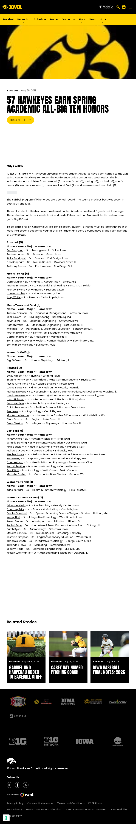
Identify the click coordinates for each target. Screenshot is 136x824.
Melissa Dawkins (16, 391)
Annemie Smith (16, 541)
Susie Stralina (15, 423)
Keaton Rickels (15, 332)
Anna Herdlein (15, 403)
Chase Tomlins (16, 293)
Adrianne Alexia (16, 505)
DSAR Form (95, 803)
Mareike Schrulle (97, 215)
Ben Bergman (15, 250)
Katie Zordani (15, 490)
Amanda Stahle (16, 545)
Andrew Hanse (15, 254)
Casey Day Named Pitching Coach (67, 670)
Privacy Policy (15, 803)
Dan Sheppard (15, 262)
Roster (54, 19)
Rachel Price (14, 525)
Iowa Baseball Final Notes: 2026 (109, 670)
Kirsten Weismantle (19, 553)
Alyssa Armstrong (17, 383)
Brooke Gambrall (17, 513)
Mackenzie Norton (18, 415)
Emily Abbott (14, 375)
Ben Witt (12, 344)
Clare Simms (14, 419)
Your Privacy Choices (20, 809)
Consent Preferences (40, 803)
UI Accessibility (119, 809)
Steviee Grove (15, 454)
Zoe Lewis (12, 411)
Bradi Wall (13, 470)
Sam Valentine (16, 466)
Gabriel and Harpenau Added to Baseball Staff (25, 672)
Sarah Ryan (14, 529)
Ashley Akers (14, 439)
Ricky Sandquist (16, 258)
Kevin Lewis (13, 321)
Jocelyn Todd (15, 549)
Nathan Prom (15, 325)
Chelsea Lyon (15, 462)
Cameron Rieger (17, 336)
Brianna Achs (15, 379)
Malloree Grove (16, 450)
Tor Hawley (13, 458)
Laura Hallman (15, 399)
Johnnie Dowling (17, 442)
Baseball (12, 90)
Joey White (14, 297)
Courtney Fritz (15, 509)
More (103, 19)
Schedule (40, 19)
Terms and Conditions (71, 803)
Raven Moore (15, 521)
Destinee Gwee (16, 395)
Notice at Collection (48, 809)
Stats (81, 19)
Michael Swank (16, 289)
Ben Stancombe (17, 340)
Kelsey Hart (74, 215)
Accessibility (14, 815)
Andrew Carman (17, 313)
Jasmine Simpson (18, 537)
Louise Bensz (14, 387)
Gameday (68, 19)
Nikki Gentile (14, 446)
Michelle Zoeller (16, 474)
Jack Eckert (14, 317)
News (92, 19)
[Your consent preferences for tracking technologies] (6, 817)
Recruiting (23, 19)
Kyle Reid (12, 329)
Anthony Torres (16, 266)
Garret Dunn (14, 281)
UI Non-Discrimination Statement (85, 809)
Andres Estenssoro (18, 285)
